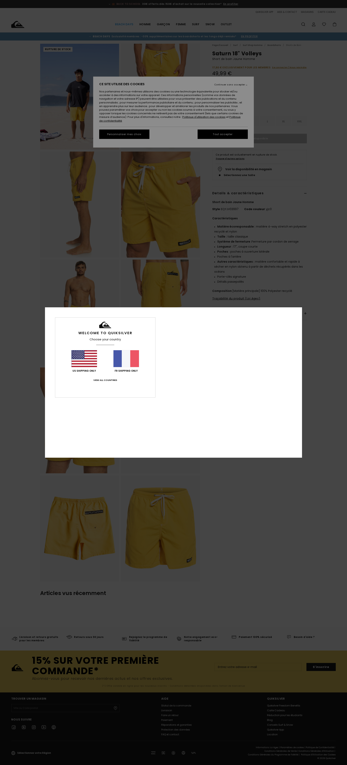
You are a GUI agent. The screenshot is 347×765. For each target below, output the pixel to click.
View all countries (105, 380)
